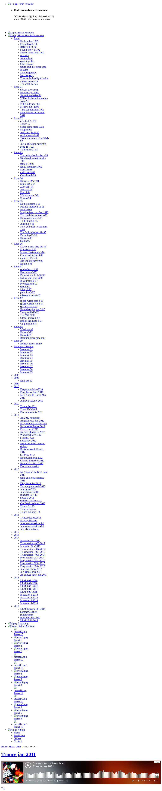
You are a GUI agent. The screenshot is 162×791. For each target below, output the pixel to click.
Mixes (12, 746)
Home (4, 746)
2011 (18, 746)
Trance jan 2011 (18, 754)
